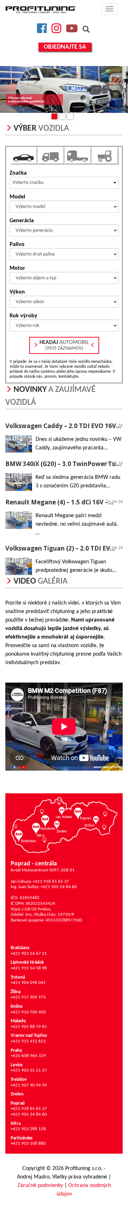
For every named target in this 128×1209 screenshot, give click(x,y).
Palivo (17, 244)
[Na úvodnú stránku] (40, 9)
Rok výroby (23, 316)
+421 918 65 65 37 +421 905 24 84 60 (29, 1109)
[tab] (23, 155)
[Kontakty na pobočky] (64, 824)
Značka (18, 173)
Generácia (22, 221)
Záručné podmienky (40, 1185)
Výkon (17, 292)
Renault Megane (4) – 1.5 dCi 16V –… (59, 502)
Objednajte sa (65, 47)
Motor (17, 268)
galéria (41, 581)
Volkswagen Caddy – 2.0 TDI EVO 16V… (63, 426)
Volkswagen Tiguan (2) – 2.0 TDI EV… (60, 548)
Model (17, 197)
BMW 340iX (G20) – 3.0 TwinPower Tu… (63, 464)
